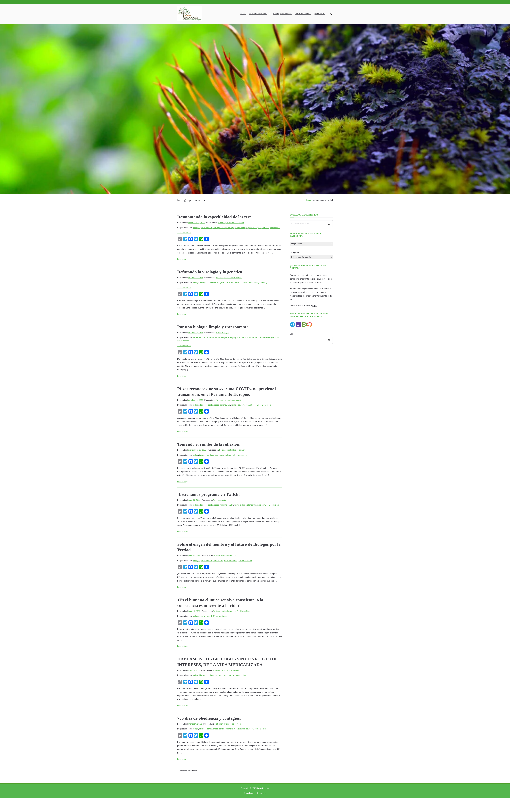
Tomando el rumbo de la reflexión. (208, 444)
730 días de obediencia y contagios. (209, 718)
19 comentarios (259, 729)
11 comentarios (184, 232)
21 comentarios (264, 405)
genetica (224, 282)
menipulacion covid (242, 729)
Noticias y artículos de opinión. (231, 223)
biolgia (224, 337)
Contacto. (261, 793)
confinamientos (226, 729)
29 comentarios (245, 560)
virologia (265, 282)
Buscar (293, 334)
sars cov (265, 228)
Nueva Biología (262, 788)
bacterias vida (199, 337)
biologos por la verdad (202, 228)
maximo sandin (240, 282)
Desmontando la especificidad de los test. (214, 216)
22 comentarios (184, 346)
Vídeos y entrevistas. (282, 13)
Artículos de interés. (258, 13)
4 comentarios (239, 675)
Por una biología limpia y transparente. (213, 326)
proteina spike (254, 228)
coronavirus (225, 405)
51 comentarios (240, 455)
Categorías (295, 252)
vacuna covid (237, 405)
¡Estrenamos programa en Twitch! (208, 494)
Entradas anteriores (188, 771)
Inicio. (243, 13)
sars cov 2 (261, 505)
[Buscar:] (311, 223)
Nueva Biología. (222, 332)
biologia (196, 282)
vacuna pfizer (249, 405)
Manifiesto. (319, 13)
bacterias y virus (213, 337)
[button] (268, 14)
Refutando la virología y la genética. (210, 271)
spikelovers (275, 228)
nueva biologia (241, 228)
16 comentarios (275, 505)
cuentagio (229, 228)
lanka (231, 282)
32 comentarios (184, 287)
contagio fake (218, 228)
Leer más (181, 259)
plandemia (251, 505)
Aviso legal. (249, 793)
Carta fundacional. (303, 13)
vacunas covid (225, 675)
